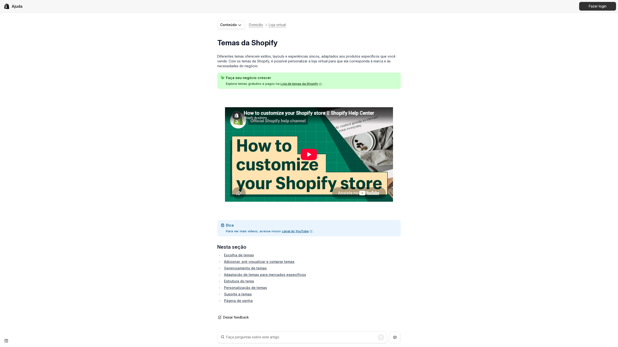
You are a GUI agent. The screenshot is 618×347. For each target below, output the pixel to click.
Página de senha (238, 301)
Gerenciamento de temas (245, 268)
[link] (13, 6)
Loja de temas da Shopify (299, 84)
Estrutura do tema (239, 281)
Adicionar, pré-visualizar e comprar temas (259, 262)
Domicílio (256, 25)
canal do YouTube (295, 231)
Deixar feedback (236, 317)
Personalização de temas (245, 288)
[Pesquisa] (381, 337)
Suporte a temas (238, 294)
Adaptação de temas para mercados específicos (265, 275)
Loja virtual (277, 25)
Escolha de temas (239, 255)
